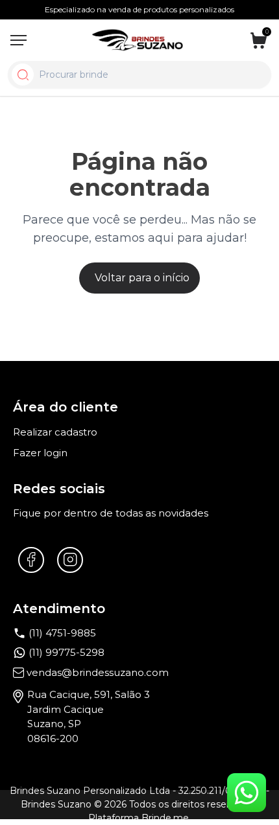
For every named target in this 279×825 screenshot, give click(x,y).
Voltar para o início (142, 278)
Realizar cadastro (55, 432)
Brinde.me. (166, 818)
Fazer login (40, 453)
